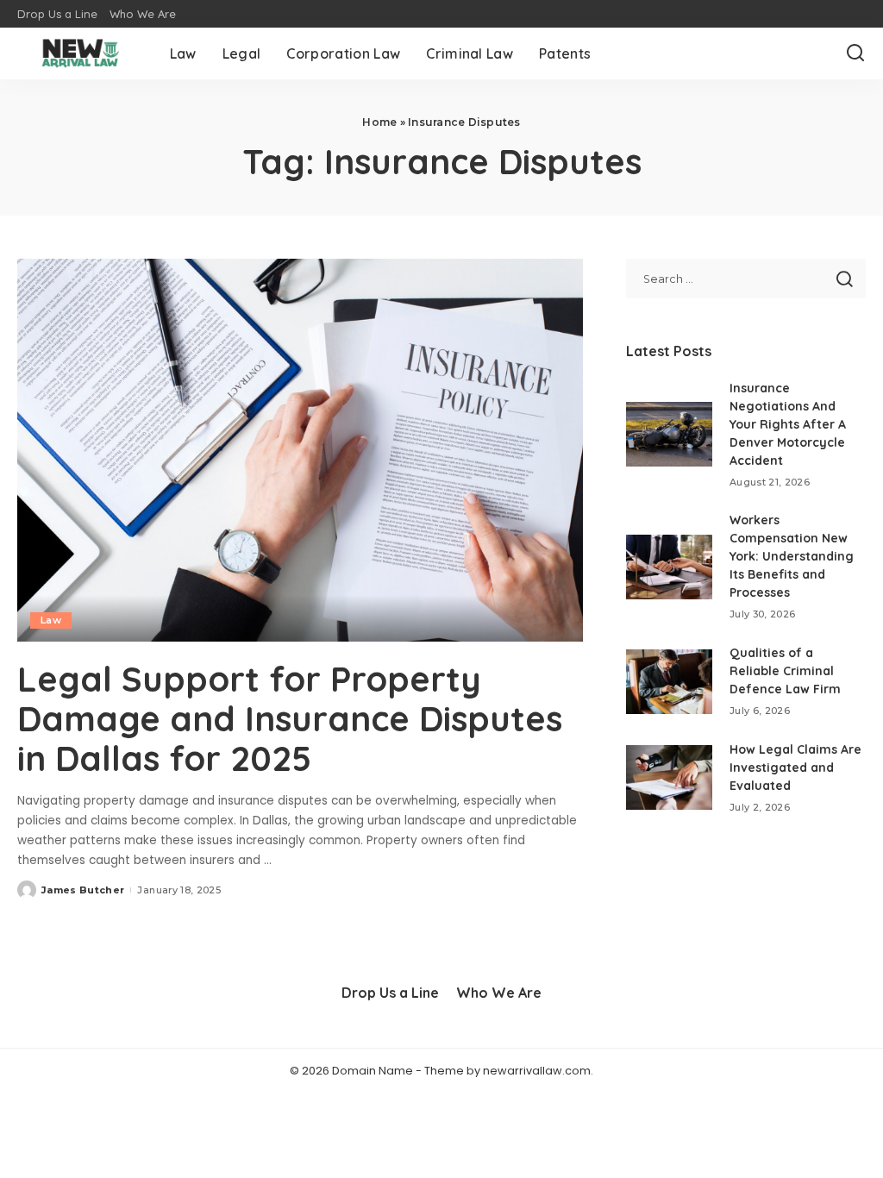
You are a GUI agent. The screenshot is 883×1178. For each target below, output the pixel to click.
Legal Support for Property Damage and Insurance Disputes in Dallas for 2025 (289, 718)
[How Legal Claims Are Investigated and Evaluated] (669, 777)
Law (51, 620)
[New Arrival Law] (80, 53)
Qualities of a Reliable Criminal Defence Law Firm (785, 671)
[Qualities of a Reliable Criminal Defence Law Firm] (669, 681)
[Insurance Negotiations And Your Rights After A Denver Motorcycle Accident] (669, 434)
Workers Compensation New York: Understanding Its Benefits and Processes (792, 556)
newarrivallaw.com (537, 1070)
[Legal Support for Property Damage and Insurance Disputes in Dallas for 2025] (300, 450)
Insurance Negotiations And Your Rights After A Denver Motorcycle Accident (788, 424)
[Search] (855, 53)
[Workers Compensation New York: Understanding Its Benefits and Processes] (669, 567)
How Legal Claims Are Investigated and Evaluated (795, 767)
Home (379, 122)
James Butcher (82, 890)
